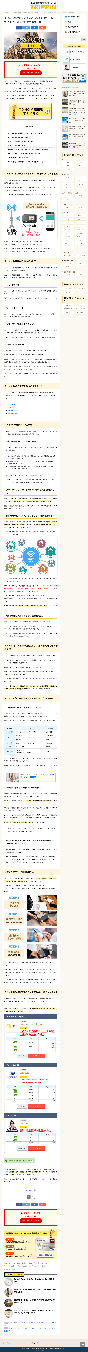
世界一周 (68, 292)
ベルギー (80, 240)
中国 (68, 166)
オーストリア (68, 219)
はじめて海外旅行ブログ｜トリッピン (44, 3)
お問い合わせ (34, 1343)
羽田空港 (80, 305)
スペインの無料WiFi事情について (18, 137)
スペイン (80, 226)
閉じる (36, 126)
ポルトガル (68, 244)
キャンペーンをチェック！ (30, 72)
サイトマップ (21, 1343)
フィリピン (68, 184)
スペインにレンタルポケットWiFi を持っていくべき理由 (25, 133)
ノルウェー (80, 233)
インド (68, 275)
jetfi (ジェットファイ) (15, 1016)
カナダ (80, 207)
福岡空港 (68, 312)
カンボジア (80, 177)
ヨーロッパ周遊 (80, 289)
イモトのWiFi (11, 1115)
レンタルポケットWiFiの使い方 (18, 158)
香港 (80, 166)
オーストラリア (68, 255)
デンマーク (80, 229)
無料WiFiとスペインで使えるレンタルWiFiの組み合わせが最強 (28, 149)
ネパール (68, 278)
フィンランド (80, 237)
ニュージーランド (80, 255)
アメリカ (68, 207)
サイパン (68, 199)
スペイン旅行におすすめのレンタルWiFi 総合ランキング (25, 162)
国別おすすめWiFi (27, 1263)
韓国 (68, 162)
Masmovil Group (13, 413)
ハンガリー (68, 237)
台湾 (80, 162)
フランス (68, 240)
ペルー (80, 263)
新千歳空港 (80, 312)
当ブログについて (8, 1343)
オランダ (80, 219)
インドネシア (68, 177)
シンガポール (68, 181)
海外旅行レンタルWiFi (41, 1263)
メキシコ (68, 267)
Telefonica (11, 404)
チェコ (68, 229)
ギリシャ (68, 222)
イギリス (68, 215)
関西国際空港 (68, 309)
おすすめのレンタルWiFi (13, 1263)
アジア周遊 (68, 289)
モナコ (80, 244)
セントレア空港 (80, 309)
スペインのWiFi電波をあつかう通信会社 (20, 141)
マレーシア (68, 188)
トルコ (80, 275)
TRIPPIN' (44, 6)
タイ (80, 181)
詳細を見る (21, 1056)
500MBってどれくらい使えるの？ (20, 1161)
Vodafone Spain (13, 410)
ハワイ (68, 196)
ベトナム (80, 184)
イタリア (80, 215)
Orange (10, 407)
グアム (80, 196)
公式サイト (36, 1056)
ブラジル (68, 263)
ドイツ (68, 233)
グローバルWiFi (12, 1065)
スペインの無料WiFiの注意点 (17, 145)
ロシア (68, 247)
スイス (80, 222)
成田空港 (68, 305)
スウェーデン (68, 226)
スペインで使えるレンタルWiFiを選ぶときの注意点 (24, 154)
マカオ (68, 169)
